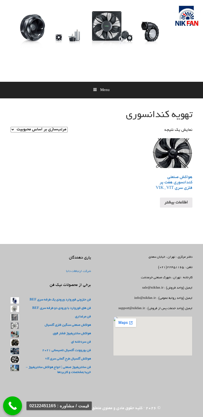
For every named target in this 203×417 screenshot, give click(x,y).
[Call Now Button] (12, 405)
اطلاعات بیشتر (176, 202)
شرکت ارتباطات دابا (78, 271)
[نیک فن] (134, 43)
